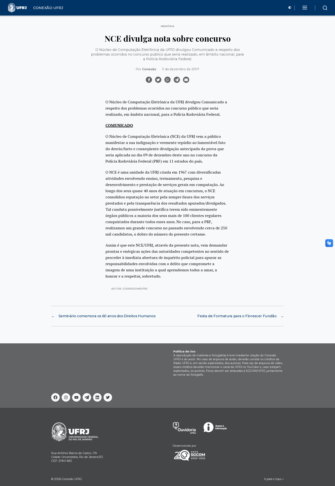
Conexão (149, 69)
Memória (167, 26)
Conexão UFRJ (72, 479)
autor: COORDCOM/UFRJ (129, 288)
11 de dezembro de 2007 (180, 69)
